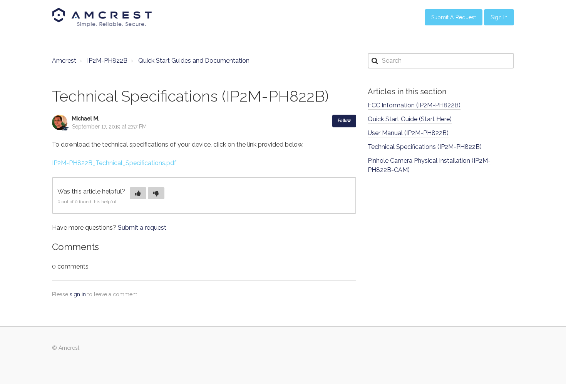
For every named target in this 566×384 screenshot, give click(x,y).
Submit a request (142, 227)
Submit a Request (453, 17)
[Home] (102, 17)
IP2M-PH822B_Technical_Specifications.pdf (114, 163)
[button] (138, 193)
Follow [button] (344, 120)
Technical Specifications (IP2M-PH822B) (425, 146)
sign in (78, 294)
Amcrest (64, 60)
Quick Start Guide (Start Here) (410, 119)
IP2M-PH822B (107, 60)
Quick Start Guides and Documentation (194, 60)
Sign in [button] (499, 17)
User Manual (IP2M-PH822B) (408, 133)
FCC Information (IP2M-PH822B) (414, 105)
